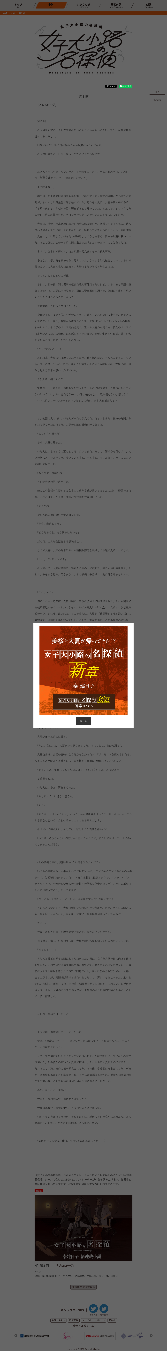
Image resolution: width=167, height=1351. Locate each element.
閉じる (83, 721)
